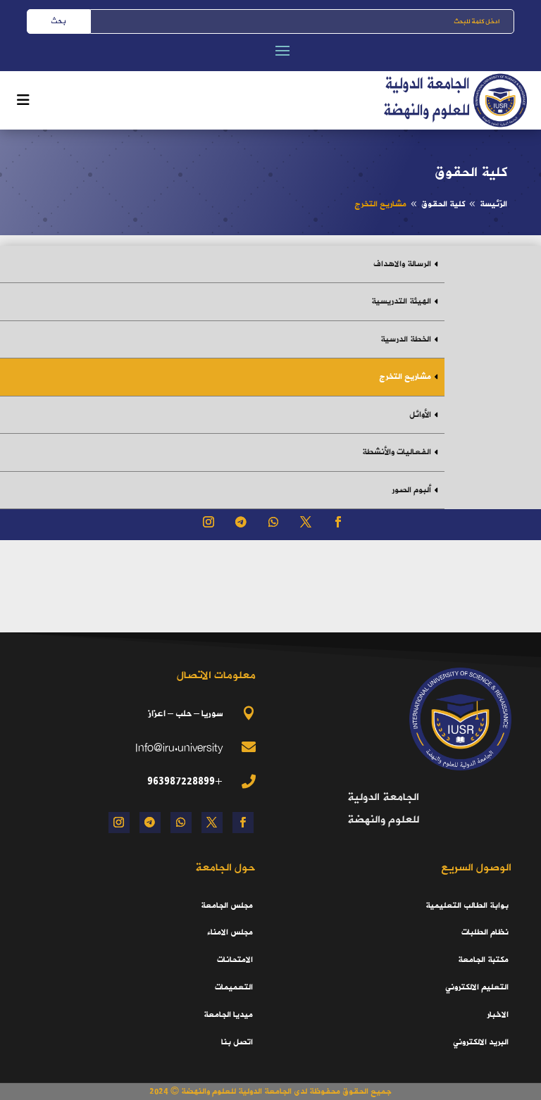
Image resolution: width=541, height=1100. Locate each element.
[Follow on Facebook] (338, 522)
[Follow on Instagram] (208, 522)
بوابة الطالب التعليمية (467, 905)
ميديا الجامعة (228, 1014)
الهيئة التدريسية (401, 301)
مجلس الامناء (230, 932)
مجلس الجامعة (227, 905)
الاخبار (498, 1014)
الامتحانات (235, 959)
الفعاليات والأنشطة (396, 452)
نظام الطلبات (485, 932)
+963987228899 (185, 780)
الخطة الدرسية (405, 339)
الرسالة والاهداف (402, 264)
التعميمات (234, 987)
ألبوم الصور (411, 490)
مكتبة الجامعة (483, 959)
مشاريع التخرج (405, 376)
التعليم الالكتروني (477, 987)
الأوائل (420, 414)
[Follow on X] (305, 522)
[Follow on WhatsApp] (273, 522)
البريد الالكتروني (481, 1042)
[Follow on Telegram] (241, 522)
